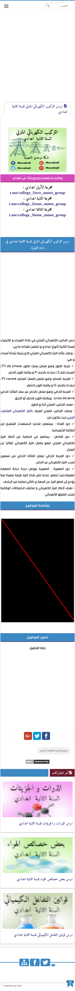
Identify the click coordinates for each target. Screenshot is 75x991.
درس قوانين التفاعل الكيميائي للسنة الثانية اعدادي (43, 935)
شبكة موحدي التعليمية (13, 985)
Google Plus (28, 736)
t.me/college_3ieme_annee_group (37, 215)
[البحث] (48, 6)
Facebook (46, 736)
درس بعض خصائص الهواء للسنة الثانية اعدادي (45, 879)
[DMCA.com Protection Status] (37, 763)
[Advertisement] (37, 60)
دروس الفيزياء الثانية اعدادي (54, 750)
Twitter (37, 736)
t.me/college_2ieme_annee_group (37, 204)
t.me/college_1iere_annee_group (37, 192)
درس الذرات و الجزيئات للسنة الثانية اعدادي (46, 823)
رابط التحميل (38, 648)
